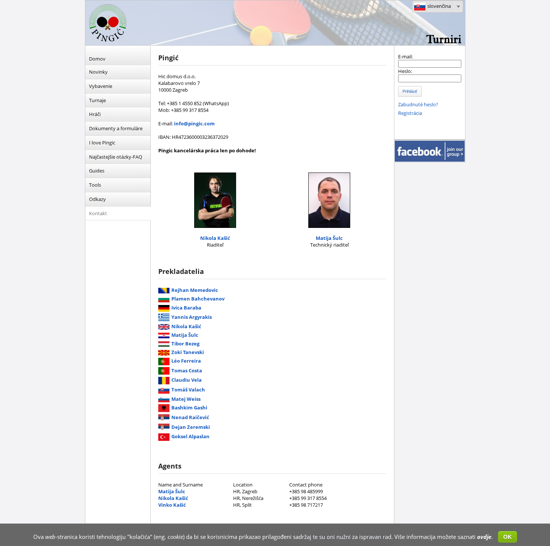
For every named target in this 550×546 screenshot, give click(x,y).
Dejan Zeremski (190, 427)
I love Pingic (102, 142)
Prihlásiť (410, 91)
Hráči (95, 114)
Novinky (98, 71)
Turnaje (97, 100)
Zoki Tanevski (187, 352)
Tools (95, 185)
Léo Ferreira (186, 360)
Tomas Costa (186, 370)
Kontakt (98, 213)
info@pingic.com (194, 123)
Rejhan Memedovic (194, 290)
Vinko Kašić (172, 504)
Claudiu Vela (186, 379)
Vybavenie (100, 86)
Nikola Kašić (215, 238)
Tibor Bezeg (185, 343)
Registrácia (410, 113)
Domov (97, 58)
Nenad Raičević (190, 417)
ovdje (484, 536)
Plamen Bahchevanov (197, 298)
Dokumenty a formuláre (116, 128)
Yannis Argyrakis (191, 317)
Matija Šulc (329, 238)
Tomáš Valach (188, 389)
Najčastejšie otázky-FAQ (115, 156)
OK (507, 537)
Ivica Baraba (186, 307)
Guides (96, 170)
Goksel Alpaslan (190, 436)
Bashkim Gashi (189, 407)
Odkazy (97, 199)
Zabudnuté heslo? (418, 104)
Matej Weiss (186, 399)
